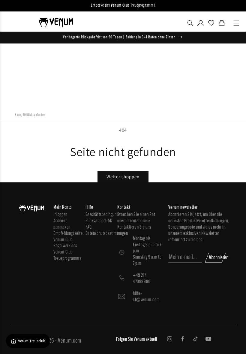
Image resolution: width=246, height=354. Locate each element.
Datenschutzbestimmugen (99, 233)
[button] (190, 23)
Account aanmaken (61, 224)
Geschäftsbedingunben (99, 214)
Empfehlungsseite (66, 233)
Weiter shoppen (123, 176)
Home (18, 115)
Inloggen (60, 214)
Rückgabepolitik (99, 221)
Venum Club (63, 240)
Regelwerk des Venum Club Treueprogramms (66, 252)
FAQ (89, 227)
